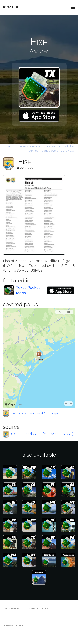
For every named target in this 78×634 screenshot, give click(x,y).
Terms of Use (13, 625)
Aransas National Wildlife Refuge (35, 413)
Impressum (12, 608)
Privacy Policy (38, 608)
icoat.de (11, 7)
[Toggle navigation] (73, 7)
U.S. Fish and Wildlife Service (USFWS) (42, 434)
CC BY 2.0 (67, 150)
